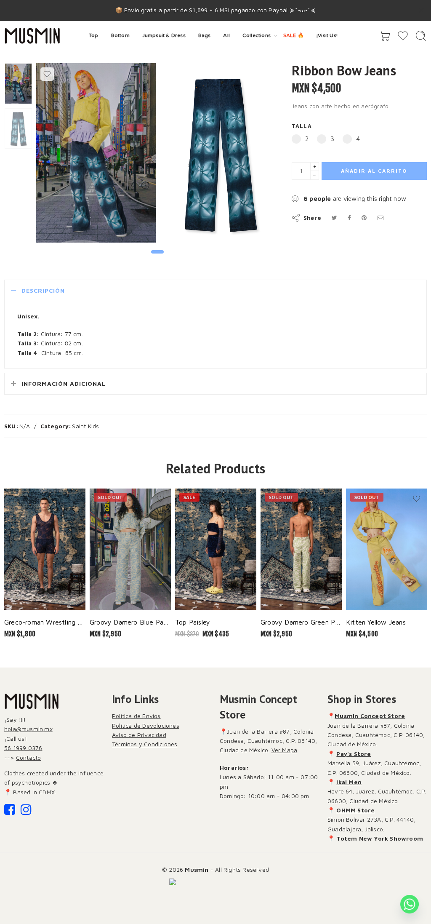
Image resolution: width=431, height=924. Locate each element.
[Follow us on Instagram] (26, 811)
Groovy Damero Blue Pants (130, 622)
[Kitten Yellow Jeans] (386, 550)
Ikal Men (349, 781)
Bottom (120, 35)
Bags (204, 35)
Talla (302, 126)
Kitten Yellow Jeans (376, 622)
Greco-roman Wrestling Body (44, 622)
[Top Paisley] (215, 550)
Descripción (43, 290)
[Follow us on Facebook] (9, 811)
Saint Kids (85, 426)
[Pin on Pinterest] (364, 217)
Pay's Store (353, 753)
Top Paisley (192, 622)
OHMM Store (355, 810)
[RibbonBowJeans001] (18, 83)
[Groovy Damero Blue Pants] (130, 550)
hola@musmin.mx (28, 728)
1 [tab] (157, 259)
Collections (256, 35)
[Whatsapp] (409, 904)
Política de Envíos (136, 715)
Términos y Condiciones (144, 744)
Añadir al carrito (374, 171)
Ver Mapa (284, 749)
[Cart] (385, 36)
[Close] (421, 10)
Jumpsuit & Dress (164, 35)
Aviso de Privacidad (139, 734)
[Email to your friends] (380, 217)
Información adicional (63, 383)
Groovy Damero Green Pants (301, 622)
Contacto (28, 757)
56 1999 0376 (23, 747)
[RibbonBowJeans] (219, 153)
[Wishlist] (47, 74)
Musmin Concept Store (370, 715)
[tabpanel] (96, 155)
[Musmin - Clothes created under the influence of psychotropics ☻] (32, 35)
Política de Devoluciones (145, 725)
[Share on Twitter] (334, 217)
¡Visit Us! (327, 35)
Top (93, 35)
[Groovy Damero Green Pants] (301, 550)
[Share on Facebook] (349, 217)
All (226, 35)
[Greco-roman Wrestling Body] (44, 550)
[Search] (421, 36)
